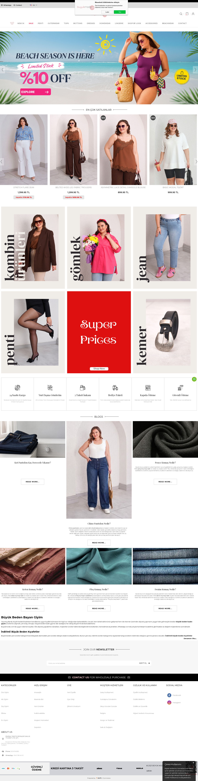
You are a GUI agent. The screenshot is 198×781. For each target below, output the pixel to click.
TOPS (66, 23)
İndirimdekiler (39, 713)
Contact (19, 5)
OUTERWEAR (53, 23)
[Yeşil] (74, 175)
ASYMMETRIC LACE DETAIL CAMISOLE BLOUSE (73, 187)
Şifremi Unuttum (73, 706)
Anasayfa (37, 692)
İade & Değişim (106, 727)
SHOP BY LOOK (134, 23)
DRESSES (91, 23)
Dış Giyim (5, 706)
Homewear (104, 23)
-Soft (98, 778)
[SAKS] (175, 175)
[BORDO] (117, 175)
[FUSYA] (121, 175)
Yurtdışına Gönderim (108, 699)
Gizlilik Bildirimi (139, 699)
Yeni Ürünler (39, 706)
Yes (119, 12)
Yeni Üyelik (71, 692)
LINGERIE (119, 23)
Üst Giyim (5, 692)
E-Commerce (105, 778)
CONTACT (182, 23)
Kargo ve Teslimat (107, 720)
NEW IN (20, 23)
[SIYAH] (25, 175)
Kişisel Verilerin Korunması (143, 713)
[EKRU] (72, 175)
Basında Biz (38, 699)
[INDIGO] (123, 175)
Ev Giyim (4, 720)
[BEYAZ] (168, 175)
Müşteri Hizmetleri (41, 720)
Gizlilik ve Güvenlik (140, 706)
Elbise (3, 713)
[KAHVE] (21, 175)
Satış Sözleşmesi (106, 692)
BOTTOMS (77, 23)
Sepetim (37, 727)
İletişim (103, 713)
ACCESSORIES (152, 23)
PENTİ (40, 23)
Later (107, 12)
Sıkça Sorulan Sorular (108, 706)
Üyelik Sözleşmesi (140, 692)
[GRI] (172, 175)
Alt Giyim (4, 699)
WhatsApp (7, 5)
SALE (31, 23)
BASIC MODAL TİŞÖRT (123, 187)
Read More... (32, 482)
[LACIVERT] (23, 175)
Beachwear (168, 23)
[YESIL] (129, 175)
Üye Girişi (70, 699)
